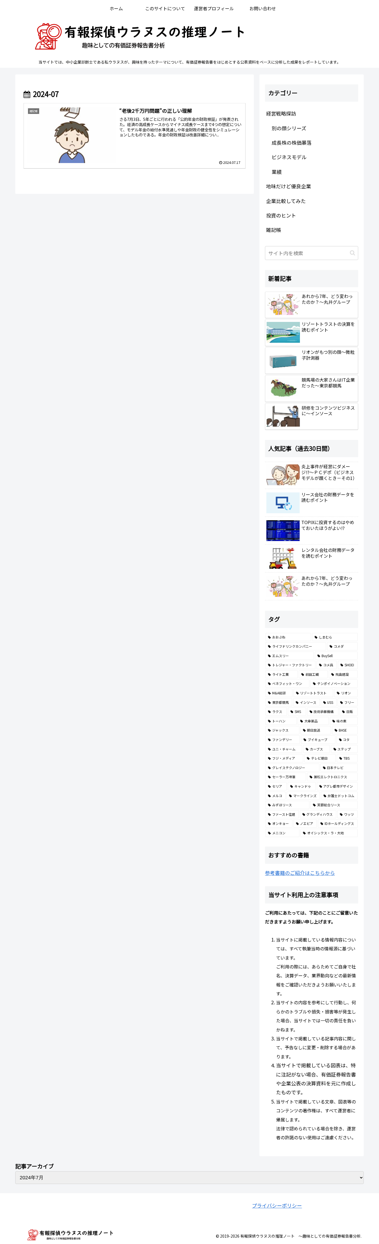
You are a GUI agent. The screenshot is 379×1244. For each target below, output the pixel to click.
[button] (352, 253)
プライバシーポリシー (277, 1205)
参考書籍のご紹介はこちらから (300, 872)
